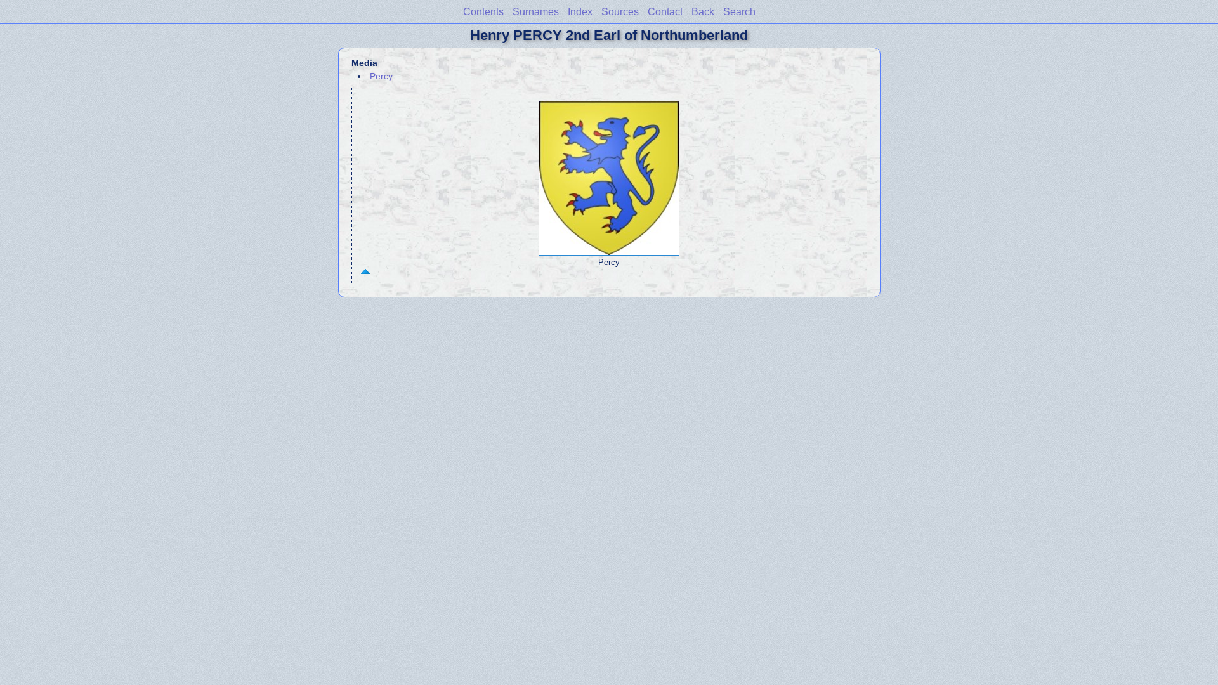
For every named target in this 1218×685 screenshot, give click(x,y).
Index (580, 11)
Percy (381, 76)
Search (739, 11)
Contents (483, 11)
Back (702, 11)
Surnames (536, 11)
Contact (665, 11)
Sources (620, 11)
